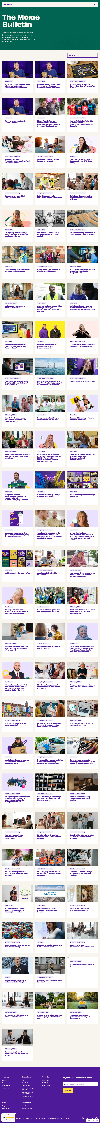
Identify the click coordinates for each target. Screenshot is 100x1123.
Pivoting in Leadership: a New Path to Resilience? (49, 946)
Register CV (45, 1083)
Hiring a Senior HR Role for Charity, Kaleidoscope (48, 270)
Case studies (6, 1108)
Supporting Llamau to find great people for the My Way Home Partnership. (17, 535)
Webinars (40, 942)
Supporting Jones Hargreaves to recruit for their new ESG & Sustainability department (16, 497)
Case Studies (8, 81)
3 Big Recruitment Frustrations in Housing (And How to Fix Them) (17, 161)
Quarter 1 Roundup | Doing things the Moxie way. (48, 495)
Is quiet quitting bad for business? (47, 574)
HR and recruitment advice (77, 81)
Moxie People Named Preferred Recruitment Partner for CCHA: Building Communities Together (48, 123)
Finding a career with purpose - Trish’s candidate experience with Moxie (16, 611)
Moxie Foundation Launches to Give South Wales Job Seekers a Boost (17, 761)
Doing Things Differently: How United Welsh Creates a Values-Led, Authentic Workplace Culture (17, 799)
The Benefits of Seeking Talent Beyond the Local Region (80, 798)
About (4, 1080)
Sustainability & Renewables (45, 378)
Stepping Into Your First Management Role (15, 197)
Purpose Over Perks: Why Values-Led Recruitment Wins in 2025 (82, 86)
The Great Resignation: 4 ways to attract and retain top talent (48, 686)
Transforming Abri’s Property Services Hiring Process (17, 270)
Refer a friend (46, 1085)
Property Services (27, 1096)
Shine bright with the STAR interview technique (16, 1016)
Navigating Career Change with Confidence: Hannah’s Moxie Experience (16, 234)
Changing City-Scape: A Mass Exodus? (49, 981)
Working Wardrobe (28, 1106)
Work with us (6, 1085)
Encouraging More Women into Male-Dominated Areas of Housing (49, 873)
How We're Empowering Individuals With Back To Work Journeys (15, 419)
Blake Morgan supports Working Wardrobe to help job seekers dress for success (82, 761)
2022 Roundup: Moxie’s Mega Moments (82, 495)
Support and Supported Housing (29, 1088)
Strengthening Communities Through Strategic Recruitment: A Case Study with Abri (49, 308)
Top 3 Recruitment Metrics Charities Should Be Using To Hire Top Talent (17, 383)
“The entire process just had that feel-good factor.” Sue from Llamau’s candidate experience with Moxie (82, 649)
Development (26, 1085)
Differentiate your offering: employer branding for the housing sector (49, 798)
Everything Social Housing (12, 193)
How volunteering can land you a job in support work (48, 610)
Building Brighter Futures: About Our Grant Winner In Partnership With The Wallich (82, 308)
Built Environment (27, 1083)
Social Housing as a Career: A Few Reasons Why (17, 946)
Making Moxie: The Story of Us (17, 573)
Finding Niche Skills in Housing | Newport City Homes (47, 910)
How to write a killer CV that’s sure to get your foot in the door (49, 1017)
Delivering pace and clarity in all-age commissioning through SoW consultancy (17, 86)
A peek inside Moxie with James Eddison (15, 122)
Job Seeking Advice (75, 266)
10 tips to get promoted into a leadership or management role (82, 686)
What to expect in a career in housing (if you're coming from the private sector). (49, 725)
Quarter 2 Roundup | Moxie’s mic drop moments (82, 418)
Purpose (4, 1083)
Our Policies (25, 1118)
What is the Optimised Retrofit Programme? (79, 909)
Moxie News (8, 118)
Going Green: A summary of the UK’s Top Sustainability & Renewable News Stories (49, 383)
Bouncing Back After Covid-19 (82, 965)
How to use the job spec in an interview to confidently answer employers (82, 575)
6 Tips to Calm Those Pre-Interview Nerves (15, 307)
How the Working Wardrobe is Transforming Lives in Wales (82, 233)
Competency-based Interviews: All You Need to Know (16, 1053)
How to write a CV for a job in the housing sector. (82, 724)
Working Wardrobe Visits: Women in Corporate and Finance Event (15, 346)
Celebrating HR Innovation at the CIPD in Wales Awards (82, 345)
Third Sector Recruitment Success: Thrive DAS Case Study (81, 161)
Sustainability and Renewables (27, 1092)
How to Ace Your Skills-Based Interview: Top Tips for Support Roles (82, 271)
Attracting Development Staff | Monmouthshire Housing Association (15, 910)
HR (23, 1080)
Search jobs (45, 1080)
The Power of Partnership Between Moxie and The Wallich (48, 234)
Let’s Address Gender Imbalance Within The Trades (49, 197)
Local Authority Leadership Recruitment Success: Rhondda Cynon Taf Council (49, 86)
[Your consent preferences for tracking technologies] (92, 1120)
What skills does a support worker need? (48, 647)
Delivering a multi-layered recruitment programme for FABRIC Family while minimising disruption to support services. (49, 457)
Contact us (5, 1088)
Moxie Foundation (27, 1108)
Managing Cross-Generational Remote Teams (82, 946)
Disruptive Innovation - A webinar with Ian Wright (15, 981)
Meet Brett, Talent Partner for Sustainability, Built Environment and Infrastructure (82, 457)
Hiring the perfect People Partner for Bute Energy (48, 418)
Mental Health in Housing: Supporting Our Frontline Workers (81, 873)
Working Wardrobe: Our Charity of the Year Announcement (47, 346)
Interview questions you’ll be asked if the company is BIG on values (17, 456)
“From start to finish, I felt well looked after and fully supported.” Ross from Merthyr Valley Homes (16, 687)
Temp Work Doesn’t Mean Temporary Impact (48, 160)
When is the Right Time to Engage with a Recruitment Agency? (16, 873)
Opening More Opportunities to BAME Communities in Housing (82, 836)
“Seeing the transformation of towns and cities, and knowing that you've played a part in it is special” (49, 535)
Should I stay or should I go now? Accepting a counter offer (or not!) (16, 648)
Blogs (4, 1106)
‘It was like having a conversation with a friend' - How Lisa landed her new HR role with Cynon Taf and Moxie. (82, 536)
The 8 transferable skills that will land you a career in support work (82, 611)
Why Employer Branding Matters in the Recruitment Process (49, 836)
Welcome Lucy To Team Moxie (82, 381)
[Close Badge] (15, 1113)
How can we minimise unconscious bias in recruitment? (14, 836)
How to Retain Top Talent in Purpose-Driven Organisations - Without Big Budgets (81, 123)
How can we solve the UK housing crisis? (15, 724)
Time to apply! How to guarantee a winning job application (80, 1017)
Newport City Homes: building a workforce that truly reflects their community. (50, 761)
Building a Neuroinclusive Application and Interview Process (81, 197)
